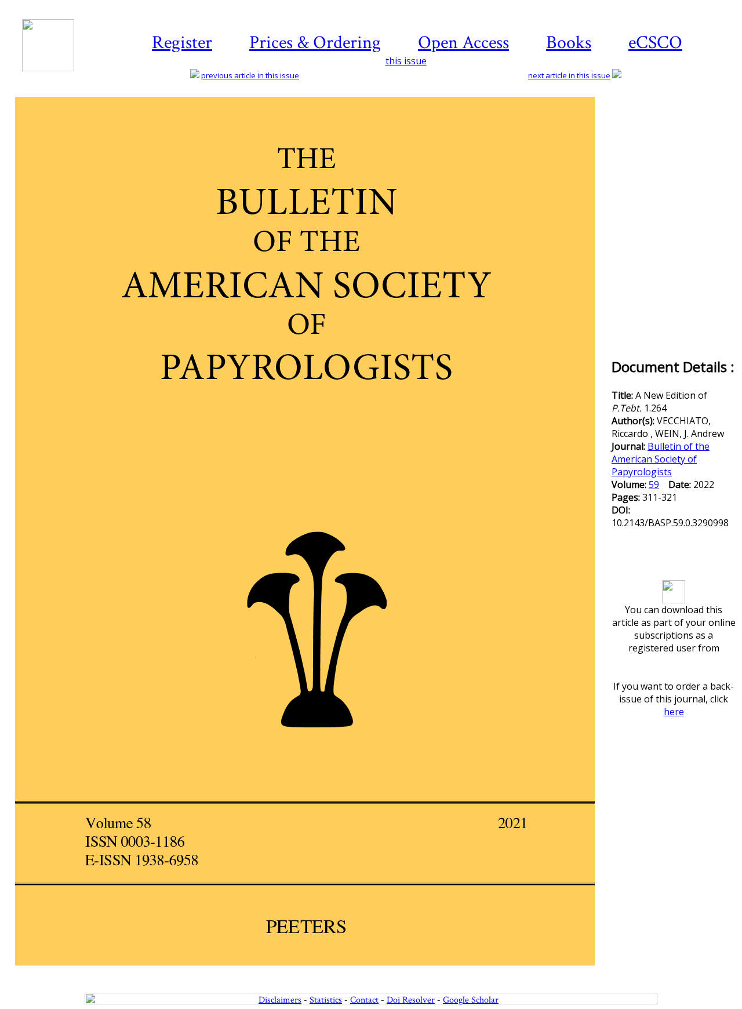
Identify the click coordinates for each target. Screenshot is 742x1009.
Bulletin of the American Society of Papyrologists (661, 459)
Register (182, 42)
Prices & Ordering (315, 42)
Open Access (463, 42)
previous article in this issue (250, 75)
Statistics (326, 1000)
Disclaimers (280, 1000)
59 (654, 484)
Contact (364, 1000)
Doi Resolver (411, 1000)
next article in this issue (569, 75)
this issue (406, 60)
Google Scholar (471, 1000)
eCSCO (655, 42)
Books (568, 42)
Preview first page (312, 972)
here (674, 711)
